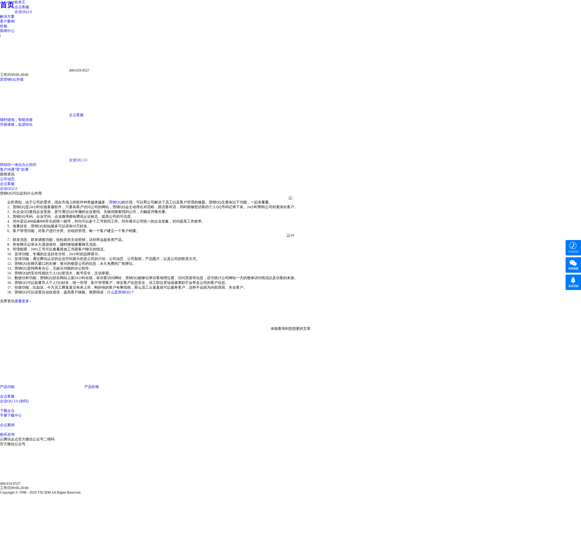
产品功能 (7, 387)
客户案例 (7, 21)
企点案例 (7, 425)
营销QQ (115, 202)
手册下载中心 (11, 415)
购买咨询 (7, 434)
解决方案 (7, 16)
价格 (3, 26)
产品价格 (92, 387)
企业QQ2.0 (23, 12)
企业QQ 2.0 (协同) (14, 401)
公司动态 (7, 179)
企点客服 (22, 7)
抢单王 (20, 2)
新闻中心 (7, 31)
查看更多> (23, 301)
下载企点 (7, 410)
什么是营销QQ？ (120, 292)
